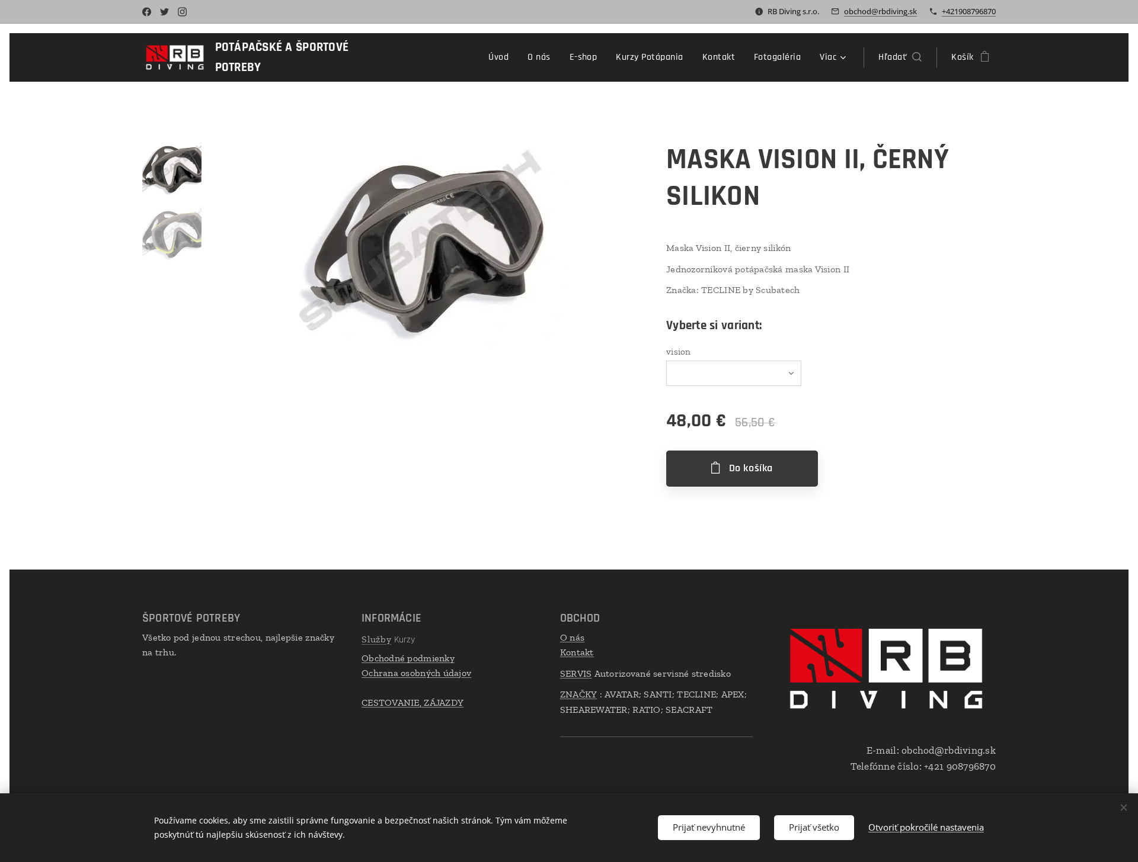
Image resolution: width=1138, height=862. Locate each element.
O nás (572, 637)
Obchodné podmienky (408, 658)
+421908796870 (969, 11)
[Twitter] (164, 12)
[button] (900, 57)
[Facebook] (146, 12)
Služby (377, 639)
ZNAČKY (578, 694)
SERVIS (576, 673)
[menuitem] (501, 57)
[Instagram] (182, 12)
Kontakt (577, 652)
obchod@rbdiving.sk (880, 11)
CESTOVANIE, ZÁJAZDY (412, 702)
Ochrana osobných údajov (416, 672)
